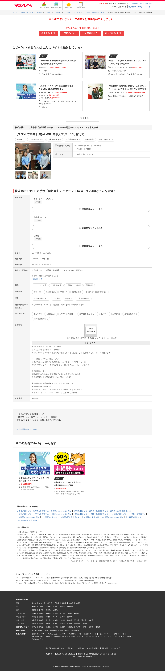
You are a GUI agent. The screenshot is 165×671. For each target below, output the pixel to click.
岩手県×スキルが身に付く (61, 511)
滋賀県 (55, 606)
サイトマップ (115, 648)
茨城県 (64, 603)
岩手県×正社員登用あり (98, 511)
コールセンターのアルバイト (95, 636)
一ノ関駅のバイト (91, 33)
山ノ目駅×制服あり (133, 517)
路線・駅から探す (51, 630)
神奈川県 (42, 603)
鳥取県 (34, 620)
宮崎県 (69, 624)
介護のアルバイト (77, 636)
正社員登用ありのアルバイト (42, 636)
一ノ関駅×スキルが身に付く (28, 517)
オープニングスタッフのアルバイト (120, 636)
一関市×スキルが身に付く (61, 514)
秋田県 (62, 613)
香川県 (76, 620)
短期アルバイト (119, 634)
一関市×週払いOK (24, 514)
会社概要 (105, 648)
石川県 (62, 617)
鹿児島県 (77, 624)
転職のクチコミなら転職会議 (65, 654)
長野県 (48, 617)
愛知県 (34, 610)
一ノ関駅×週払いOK (118, 514)
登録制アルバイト (90, 634)
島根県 (41, 620)
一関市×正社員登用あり (98, 514)
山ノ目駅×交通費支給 (90, 517)
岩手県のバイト (48, 33)
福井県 (69, 617)
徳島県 (69, 620)
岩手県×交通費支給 (41, 511)
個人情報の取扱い (93, 648)
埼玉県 (49, 603)
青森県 (41, 613)
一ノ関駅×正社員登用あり (69, 517)
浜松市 (62, 627)
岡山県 (48, 620)
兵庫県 (41, 606)
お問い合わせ (71, 648)
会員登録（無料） (136, 7)
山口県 (62, 620)
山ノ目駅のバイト (113, 33)
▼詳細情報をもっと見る (27, 429)
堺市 (84, 627)
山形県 (69, 613)
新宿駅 (41, 627)
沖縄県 (85, 624)
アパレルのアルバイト (39, 639)
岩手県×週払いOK (24, 511)
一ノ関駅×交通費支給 (137, 514)
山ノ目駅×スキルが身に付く (112, 517)
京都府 (48, 606)
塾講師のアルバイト (39, 634)
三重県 (55, 610)
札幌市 (98, 627)
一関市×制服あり (80, 514)
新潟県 (41, 617)
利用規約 (81, 648)
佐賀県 (41, 624)
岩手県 (48, 613)
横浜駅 (55, 627)
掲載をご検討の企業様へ (142, 3)
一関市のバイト (69, 33)
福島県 (76, 613)
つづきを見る (82, 118)
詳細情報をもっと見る (92, 209)
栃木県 (71, 603)
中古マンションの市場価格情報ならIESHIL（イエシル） (97, 654)
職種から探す (64, 630)
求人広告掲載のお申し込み (55, 648)
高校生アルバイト (75, 634)
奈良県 (62, 606)
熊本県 (55, 624)
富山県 (55, 617)
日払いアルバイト (105, 634)
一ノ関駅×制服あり (49, 517)
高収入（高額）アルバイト (57, 634)
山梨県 (34, 617)
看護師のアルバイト (61, 636)
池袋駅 (48, 627)
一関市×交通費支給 (41, 514)
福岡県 (34, 624)
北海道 (34, 613)
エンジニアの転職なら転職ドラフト (82, 656)
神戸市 (78, 627)
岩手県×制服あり (80, 511)
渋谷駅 (34, 627)
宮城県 (55, 613)
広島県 (55, 620)
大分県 (62, 624)
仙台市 (90, 627)
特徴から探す (76, 630)
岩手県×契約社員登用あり (120, 511)
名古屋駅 (70, 627)
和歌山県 (70, 606)
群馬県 (78, 603)
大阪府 (34, 606)
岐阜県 (41, 610)
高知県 (90, 620)
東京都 (34, 603)
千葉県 (57, 603)
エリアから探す (37, 630)
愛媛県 (83, 620)
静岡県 (48, 610)
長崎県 (48, 624)
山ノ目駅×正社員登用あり (27, 520)
